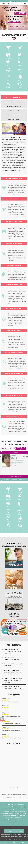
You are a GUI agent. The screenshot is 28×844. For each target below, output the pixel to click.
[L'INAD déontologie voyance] (14, 558)
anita (8, 727)
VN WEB (14, 837)
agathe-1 (9, 698)
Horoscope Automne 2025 (14, 102)
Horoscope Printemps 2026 (14, 106)
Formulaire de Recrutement (14, 831)
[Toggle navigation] (25, 3)
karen (8, 705)
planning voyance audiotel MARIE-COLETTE (14, 479)
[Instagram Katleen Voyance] (18, 787)
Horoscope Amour (14, 119)
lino (7, 720)
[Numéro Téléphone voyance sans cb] (14, 448)
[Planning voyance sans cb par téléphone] (14, 17)
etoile (8, 712)
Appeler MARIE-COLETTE (15, 476)
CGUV (26, 834)
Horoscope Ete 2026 (14, 110)
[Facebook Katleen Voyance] (10, 787)
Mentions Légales (21, 834)
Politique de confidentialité (5, 836)
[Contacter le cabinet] (23, 842)
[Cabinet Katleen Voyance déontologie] (14, 600)
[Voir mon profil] (5, 842)
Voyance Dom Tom (14, 836)
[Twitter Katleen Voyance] (14, 787)
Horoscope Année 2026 (14, 114)
